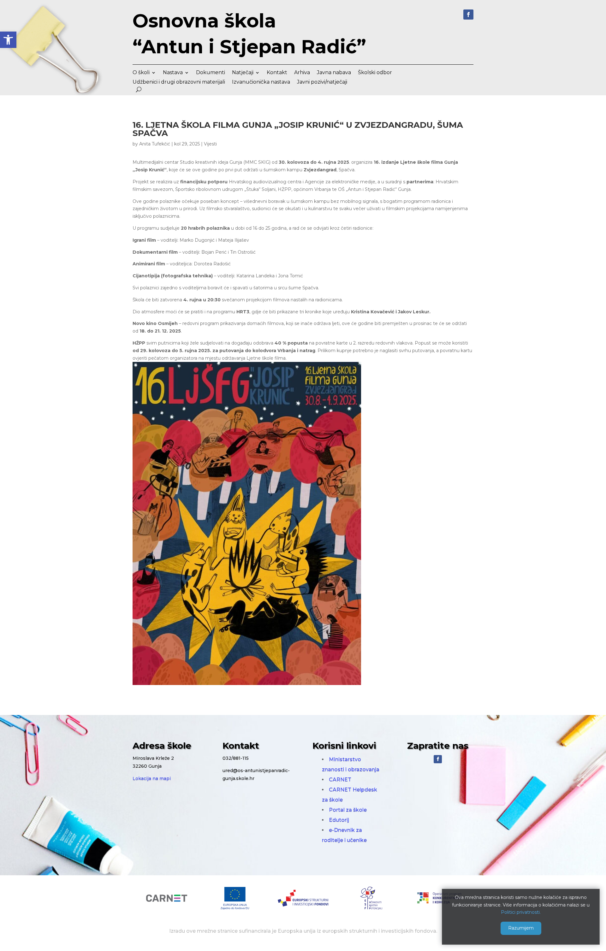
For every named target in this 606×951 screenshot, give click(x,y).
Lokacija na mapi (152, 778)
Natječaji (242, 72)
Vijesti (210, 144)
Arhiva (302, 72)
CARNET (340, 780)
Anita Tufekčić (154, 144)
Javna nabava (334, 72)
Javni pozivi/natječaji (322, 82)
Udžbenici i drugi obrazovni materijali (179, 82)
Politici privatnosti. (521, 912)
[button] (8, 40)
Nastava (173, 72)
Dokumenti (210, 72)
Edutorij (339, 820)
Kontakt (277, 72)
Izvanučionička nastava (261, 82)
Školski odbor (375, 72)
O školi (141, 72)
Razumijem (521, 928)
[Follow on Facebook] (468, 14)
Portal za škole (348, 810)
